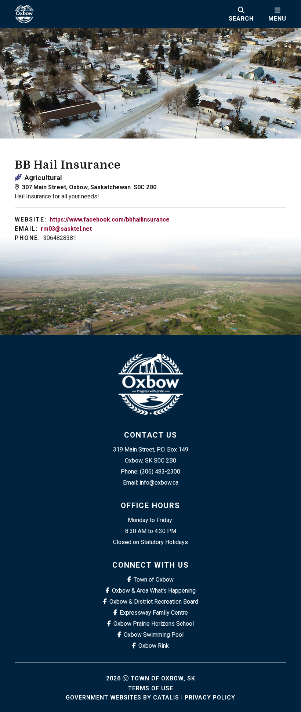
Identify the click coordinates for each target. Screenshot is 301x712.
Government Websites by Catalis (122, 697)
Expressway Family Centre (154, 612)
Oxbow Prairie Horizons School (153, 623)
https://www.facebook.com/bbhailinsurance (110, 219)
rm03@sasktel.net (66, 228)
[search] (241, 14)
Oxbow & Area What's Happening (154, 590)
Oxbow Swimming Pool (154, 634)
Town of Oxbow (154, 579)
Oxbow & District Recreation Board (153, 601)
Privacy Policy (210, 697)
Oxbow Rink (153, 645)
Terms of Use (150, 688)
